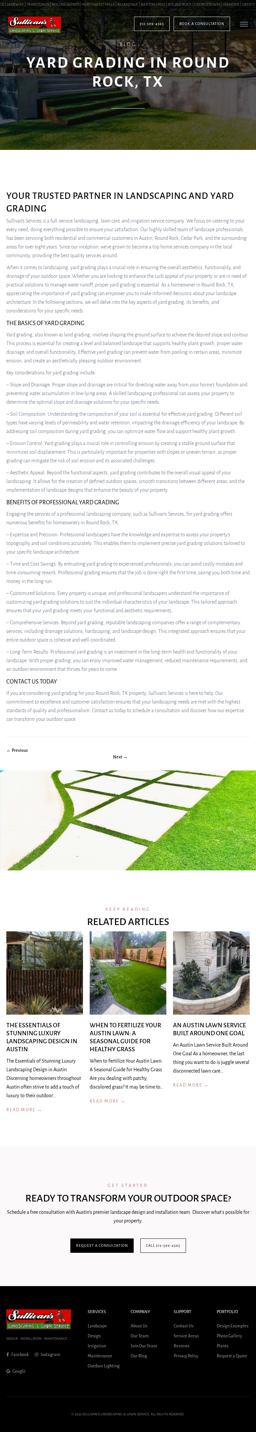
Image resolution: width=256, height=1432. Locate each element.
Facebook (20, 1354)
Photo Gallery (229, 1336)
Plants (222, 1346)
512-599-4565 (152, 24)
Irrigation (97, 1346)
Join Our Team (144, 1346)
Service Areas (186, 1336)
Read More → (24, 1110)
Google (19, 1371)
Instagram (50, 1354)
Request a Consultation (102, 1245)
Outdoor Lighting (104, 1366)
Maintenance (100, 1356)
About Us (139, 1326)
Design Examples (232, 1326)
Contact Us (183, 1326)
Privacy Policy (186, 1356)
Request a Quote (232, 1356)
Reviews (181, 1346)
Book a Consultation (201, 24)
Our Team (140, 1336)
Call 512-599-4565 (163, 1245)
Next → (120, 757)
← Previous (17, 750)
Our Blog (139, 1356)
